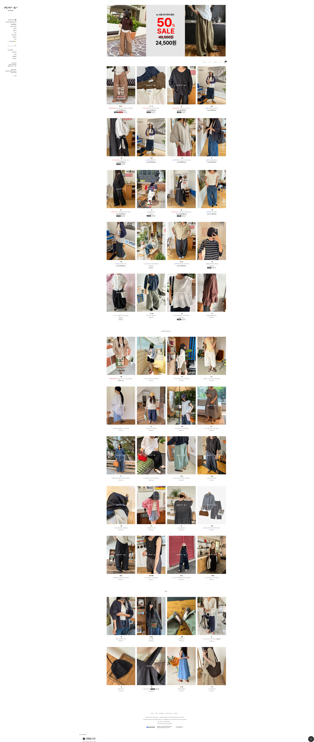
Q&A (15, 54)
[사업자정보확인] (183, 719)
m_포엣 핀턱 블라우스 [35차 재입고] (181, 315)
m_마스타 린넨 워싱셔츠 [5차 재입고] (181, 378)
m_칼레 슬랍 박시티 (151, 211)
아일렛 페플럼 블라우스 (212, 315)
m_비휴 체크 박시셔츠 (151, 527)
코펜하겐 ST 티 (151, 160)
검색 (15, 45)
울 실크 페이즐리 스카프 (121, 638)
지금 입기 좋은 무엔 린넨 (11, 22)
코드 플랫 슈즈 (181, 638)
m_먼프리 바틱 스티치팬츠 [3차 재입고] (181, 478)
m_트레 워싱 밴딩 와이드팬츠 (121, 211)
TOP (15, 32)
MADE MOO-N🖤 (12, 20)
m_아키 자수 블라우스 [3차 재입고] (120, 315)
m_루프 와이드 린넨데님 (151, 428)
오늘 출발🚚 (13, 24)
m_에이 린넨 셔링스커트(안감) (120, 527)
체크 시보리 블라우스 (151, 315)
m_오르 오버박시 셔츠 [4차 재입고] (151, 263)
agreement (161, 713)
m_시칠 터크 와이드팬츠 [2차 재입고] (121, 108)
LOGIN (204, 62)
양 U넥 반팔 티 (211, 211)
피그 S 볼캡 (151, 638)
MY (220, 62)
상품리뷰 (14, 56)
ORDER (215, 62)
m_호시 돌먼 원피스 (181, 527)
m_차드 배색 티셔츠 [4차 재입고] (181, 428)
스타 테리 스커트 (121, 263)
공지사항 (14, 52)
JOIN (210, 62)
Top (311, 739)
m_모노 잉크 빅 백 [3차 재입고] (209, 638)
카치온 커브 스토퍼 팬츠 (181, 263)
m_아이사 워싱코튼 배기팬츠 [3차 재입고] (181, 577)
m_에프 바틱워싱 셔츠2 (121, 160)
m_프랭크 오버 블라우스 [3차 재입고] (121, 428)
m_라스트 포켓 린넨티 (211, 478)
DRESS (14, 37)
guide (156, 713)
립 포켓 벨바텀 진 (212, 160)
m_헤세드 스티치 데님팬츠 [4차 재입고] (211, 378)
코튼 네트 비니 (121, 688)
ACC (15, 39)
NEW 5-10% (13, 26)
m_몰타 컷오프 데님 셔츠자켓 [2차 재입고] (121, 478)
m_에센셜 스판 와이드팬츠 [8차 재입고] (211, 527)
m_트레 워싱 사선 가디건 (181, 108)
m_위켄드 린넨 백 (147, 689)
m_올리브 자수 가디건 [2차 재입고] (120, 378)
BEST (15, 28)
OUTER (14, 30)
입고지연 (14, 58)
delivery (176, 713)
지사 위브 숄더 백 (211, 688)
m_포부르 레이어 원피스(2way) (181, 211)
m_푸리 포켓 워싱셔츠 (151, 108)
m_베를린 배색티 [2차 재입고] (211, 263)
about (152, 713)
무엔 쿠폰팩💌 (11, 50)
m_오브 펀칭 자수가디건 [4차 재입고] (151, 478)
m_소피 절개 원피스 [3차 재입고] (212, 428)
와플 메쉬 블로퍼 (181, 688)
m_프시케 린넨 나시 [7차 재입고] (212, 577)
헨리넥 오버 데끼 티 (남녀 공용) (181, 160)
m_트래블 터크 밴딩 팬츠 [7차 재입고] (121, 577)
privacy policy (169, 713)
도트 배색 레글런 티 (211, 108)
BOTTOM (14, 35)
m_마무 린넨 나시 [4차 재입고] (151, 577)
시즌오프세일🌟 (12, 41)
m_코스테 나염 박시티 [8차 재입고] (151, 378)
